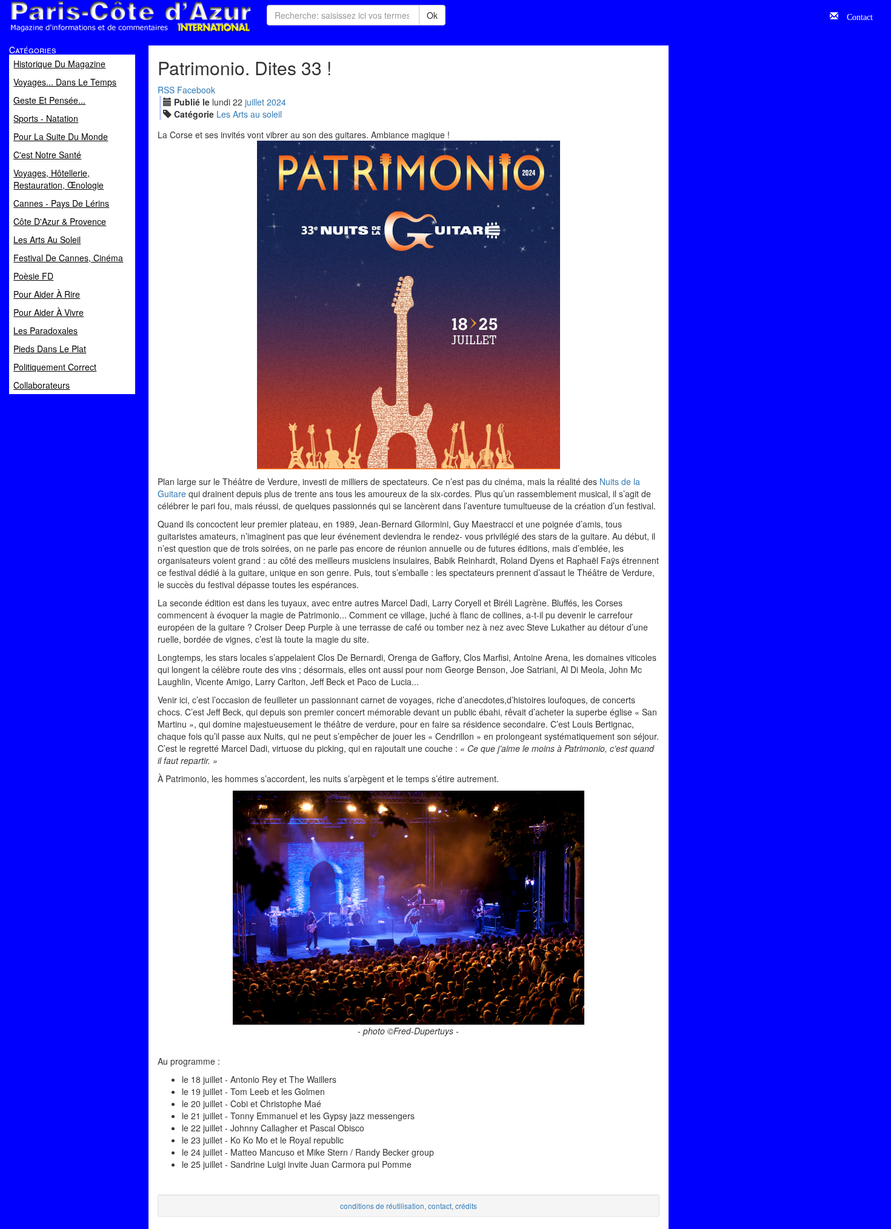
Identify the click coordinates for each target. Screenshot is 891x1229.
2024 (276, 102)
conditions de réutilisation (382, 1206)
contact (440, 1206)
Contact (855, 16)
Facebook (196, 90)
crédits (466, 1206)
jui (254, 102)
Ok (432, 15)
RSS (166, 90)
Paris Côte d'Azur (103, 32)
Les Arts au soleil (249, 114)
